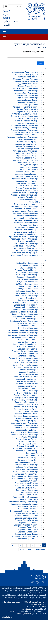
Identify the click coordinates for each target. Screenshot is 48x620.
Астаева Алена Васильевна (30, 241)
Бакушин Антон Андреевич (30, 300)
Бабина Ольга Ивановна (31, 265)
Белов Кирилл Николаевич (30, 388)
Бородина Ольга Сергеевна (30, 527)
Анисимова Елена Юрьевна (30, 199)
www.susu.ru (10, 597)
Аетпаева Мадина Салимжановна (27, 114)
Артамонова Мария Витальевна (28, 234)
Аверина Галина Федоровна (29, 100)
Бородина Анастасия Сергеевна (28, 525)
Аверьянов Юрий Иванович (30, 105)
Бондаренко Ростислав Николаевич (26, 511)
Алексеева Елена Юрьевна (30, 139)
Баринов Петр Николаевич (30, 326)
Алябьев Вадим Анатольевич (29, 158)
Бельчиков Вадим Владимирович (27, 400)
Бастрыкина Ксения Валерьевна (27, 344)
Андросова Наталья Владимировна (26, 179)
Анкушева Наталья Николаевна (28, 204)
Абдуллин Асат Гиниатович (30, 77)
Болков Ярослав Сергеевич (30, 499)
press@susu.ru (14, 611)
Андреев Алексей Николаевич (29, 172)
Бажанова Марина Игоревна (29, 277)
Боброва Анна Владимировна (29, 467)
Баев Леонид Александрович (29, 272)
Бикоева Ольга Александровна (28, 451)
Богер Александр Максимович (28, 483)
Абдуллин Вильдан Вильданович (27, 79)
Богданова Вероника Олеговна (28, 474)
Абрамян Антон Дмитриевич (29, 86)
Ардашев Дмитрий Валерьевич (28, 230)
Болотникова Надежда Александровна (24, 502)
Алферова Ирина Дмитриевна (28, 153)
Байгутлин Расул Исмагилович (28, 293)
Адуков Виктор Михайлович (29, 109)
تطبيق (40, 63)
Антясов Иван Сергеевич (31, 225)
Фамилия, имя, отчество (33, 52)
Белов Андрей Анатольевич (30, 386)
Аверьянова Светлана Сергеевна (27, 107)
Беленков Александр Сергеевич (28, 377)
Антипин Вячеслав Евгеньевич (28, 209)
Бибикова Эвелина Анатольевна (27, 448)
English (6, 14)
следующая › (39, 549)
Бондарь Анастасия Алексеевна (28, 513)
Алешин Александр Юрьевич (29, 142)
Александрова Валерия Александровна (24, 137)
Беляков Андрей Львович (30, 411)
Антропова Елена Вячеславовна (28, 223)
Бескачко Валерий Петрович (29, 446)
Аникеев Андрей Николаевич (29, 181)
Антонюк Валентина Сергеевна (28, 220)
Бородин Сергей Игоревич (30, 522)
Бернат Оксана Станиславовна (28, 428)
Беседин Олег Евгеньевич (30, 441)
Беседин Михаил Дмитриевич (29, 439)
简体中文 (6, 18)
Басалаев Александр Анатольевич (27, 337)
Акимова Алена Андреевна (30, 123)
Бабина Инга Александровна (29, 263)
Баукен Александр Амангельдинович (25, 358)
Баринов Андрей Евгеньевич (29, 323)
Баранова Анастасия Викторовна (27, 309)
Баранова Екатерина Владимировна (26, 312)
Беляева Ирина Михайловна (29, 404)
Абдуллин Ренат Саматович (29, 84)
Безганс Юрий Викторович (30, 374)
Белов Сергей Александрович (29, 390)
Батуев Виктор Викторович (30, 349)
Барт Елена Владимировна (30, 328)
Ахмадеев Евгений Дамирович (28, 250)
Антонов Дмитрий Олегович (29, 216)
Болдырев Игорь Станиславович (27, 497)
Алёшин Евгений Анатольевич (28, 144)
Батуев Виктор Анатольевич (29, 346)
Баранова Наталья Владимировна (27, 314)
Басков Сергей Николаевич (30, 340)
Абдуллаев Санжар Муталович (28, 74)
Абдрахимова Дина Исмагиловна (27, 72)
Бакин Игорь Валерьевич (31, 298)
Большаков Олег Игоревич (30, 506)
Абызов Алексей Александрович (27, 88)
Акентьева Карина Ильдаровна (28, 121)
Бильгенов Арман (34, 453)
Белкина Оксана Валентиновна (28, 384)
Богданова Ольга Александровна (27, 476)
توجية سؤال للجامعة (38, 576)
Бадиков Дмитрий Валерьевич (28, 270)
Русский (6, 11)
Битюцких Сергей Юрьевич (30, 458)
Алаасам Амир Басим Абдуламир (27, 132)
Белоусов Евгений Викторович (28, 397)
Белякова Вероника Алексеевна (28, 414)
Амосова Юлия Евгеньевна (30, 162)
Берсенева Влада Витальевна (29, 430)
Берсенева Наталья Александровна (26, 432)
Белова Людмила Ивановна (29, 393)
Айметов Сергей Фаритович (29, 118)
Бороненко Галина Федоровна (28, 534)
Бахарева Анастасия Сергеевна (28, 367)
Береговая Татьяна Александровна (26, 423)
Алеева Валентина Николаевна (28, 135)
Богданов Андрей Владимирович (27, 472)
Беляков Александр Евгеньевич (28, 409)
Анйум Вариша (35, 202)
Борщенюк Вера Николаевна (29, 539)
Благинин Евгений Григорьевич (28, 462)
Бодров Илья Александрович (29, 490)
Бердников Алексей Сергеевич (28, 418)
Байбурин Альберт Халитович (29, 282)
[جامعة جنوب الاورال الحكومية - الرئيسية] (36, 11)
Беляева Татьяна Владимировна (27, 407)
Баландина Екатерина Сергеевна (27, 302)
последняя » (25, 549)
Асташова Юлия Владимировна (28, 243)
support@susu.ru (24, 613)
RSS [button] (43, 582)
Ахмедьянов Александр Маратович (26, 253)
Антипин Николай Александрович (27, 211)
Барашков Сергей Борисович (29, 319)
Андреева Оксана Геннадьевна (28, 174)
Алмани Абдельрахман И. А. (29, 149)
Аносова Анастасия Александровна (26, 206)
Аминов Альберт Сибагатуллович (27, 160)
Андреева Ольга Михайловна (29, 176)
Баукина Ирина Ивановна (30, 360)
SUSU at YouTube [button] (38, 582)
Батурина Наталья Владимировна (27, 351)
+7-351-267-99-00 (39, 607)
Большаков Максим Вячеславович (26, 504)
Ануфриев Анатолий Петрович (28, 227)
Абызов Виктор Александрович (28, 91)
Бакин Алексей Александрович (28, 296)
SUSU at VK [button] (32, 582)
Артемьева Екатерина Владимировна (25, 236)
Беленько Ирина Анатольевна (28, 379)
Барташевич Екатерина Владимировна (25, 330)
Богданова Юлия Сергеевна (29, 481)
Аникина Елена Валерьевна (30, 197)
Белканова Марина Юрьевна (29, 381)
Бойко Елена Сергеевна (31, 492)
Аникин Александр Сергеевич (29, 186)
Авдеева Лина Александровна (28, 93)
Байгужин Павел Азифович (30, 286)
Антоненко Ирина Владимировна (27, 213)
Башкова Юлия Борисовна (30, 370)
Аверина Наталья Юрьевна (30, 102)
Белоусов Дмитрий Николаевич (28, 395)
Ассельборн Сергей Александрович (26, 239)
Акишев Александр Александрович (26, 130)
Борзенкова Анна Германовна (28, 516)
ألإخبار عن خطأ (40, 578)
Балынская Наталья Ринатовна (28, 305)
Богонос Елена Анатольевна (29, 488)
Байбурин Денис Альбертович (29, 284)
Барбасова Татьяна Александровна (26, 321)
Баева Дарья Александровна (29, 275)
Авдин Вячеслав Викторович (29, 95)
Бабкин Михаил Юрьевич (31, 268)
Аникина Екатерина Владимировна (26, 192)
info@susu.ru (27, 609)
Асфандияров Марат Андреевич (28, 246)
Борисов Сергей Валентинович (28, 518)
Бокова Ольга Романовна (30, 495)
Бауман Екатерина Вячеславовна (27, 363)
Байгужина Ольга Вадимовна (29, 291)
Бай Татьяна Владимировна (29, 279)
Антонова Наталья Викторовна (28, 218)
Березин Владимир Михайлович (28, 425)
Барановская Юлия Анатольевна (27, 316)
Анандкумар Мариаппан (31, 165)
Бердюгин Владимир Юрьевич (28, 421)
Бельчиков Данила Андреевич (28, 402)
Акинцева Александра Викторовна (26, 125)
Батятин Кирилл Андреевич (30, 353)
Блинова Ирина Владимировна (28, 465)
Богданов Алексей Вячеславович (27, 469)
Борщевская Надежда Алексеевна (27, 536)
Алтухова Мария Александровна (27, 151)
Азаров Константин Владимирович (26, 116)
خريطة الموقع (7, 617)
